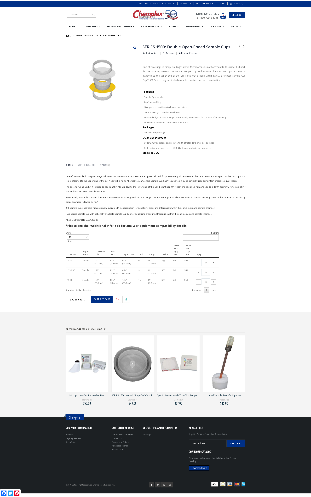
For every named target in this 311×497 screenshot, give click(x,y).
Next (214, 290)
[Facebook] (151, 484)
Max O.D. (113, 253)
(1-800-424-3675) (207, 17)
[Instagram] (164, 484)
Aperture (129, 254)
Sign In (222, 3)
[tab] (71, 165)
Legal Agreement (73, 438)
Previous (196, 290)
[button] (135, 50)
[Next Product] (243, 46)
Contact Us (185, 3)
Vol (141, 254)
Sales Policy (71, 442)
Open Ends (86, 253)
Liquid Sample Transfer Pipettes (224, 395)
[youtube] (170, 484)
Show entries (69, 236)
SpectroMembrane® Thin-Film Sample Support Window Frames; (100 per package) (178, 395)
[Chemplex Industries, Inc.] (155, 15)
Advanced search (120, 445)
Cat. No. (73, 254)
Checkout (237, 14)
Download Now (199, 467)
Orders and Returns (121, 442)
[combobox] (81, 14)
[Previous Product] (239, 46)
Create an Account (205, 3)
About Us (70, 434)
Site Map (146, 434)
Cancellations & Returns (122, 434)
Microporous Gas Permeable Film (86, 395)
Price (165, 254)
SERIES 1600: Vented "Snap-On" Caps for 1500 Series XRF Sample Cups (132, 395)
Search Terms (118, 449)
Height (152, 254)
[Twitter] (158, 484)
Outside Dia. (100, 253)
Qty (199, 254)
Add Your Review (188, 53)
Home (68, 35)
